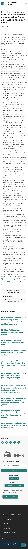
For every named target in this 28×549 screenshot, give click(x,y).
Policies (5, 523)
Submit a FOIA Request (14, 485)
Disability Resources (9, 532)
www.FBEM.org (8, 282)
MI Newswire (7, 296)
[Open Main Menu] (26, 3)
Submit (14, 470)
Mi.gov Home (7, 519)
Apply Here (14, 478)
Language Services (9, 537)
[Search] (23, 3)
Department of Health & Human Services (13, 291)
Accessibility (6, 528)
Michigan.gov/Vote (10, 497)
